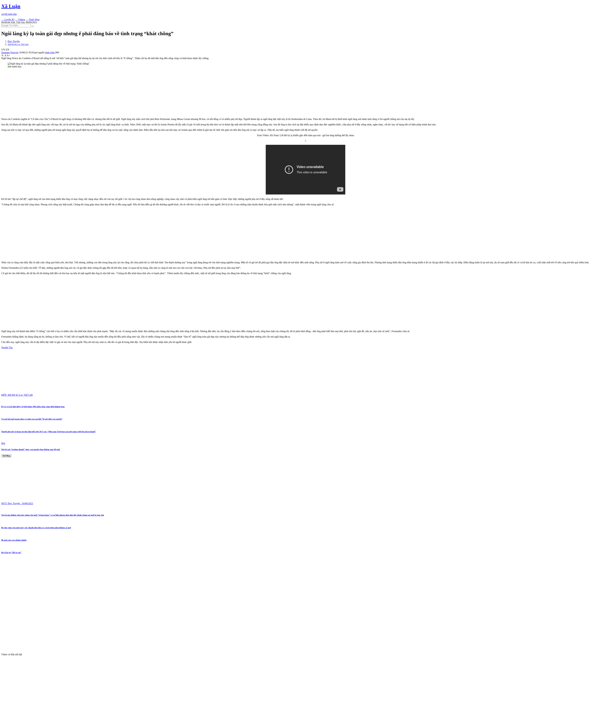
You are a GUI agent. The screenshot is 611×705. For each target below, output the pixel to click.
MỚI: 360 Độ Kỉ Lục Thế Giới (17, 395)
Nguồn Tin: (7, 347)
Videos (21, 19)
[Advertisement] (96, 93)
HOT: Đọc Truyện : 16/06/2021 (17, 503)
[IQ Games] (2, 20)
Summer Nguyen (9, 52)
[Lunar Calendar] (27, 20)
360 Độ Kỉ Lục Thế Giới (18, 44)
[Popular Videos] (16, 20)
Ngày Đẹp (33, 19)
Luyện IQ (9, 19)
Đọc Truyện (14, 41)
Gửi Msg (6, 456)
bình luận (50, 52)
